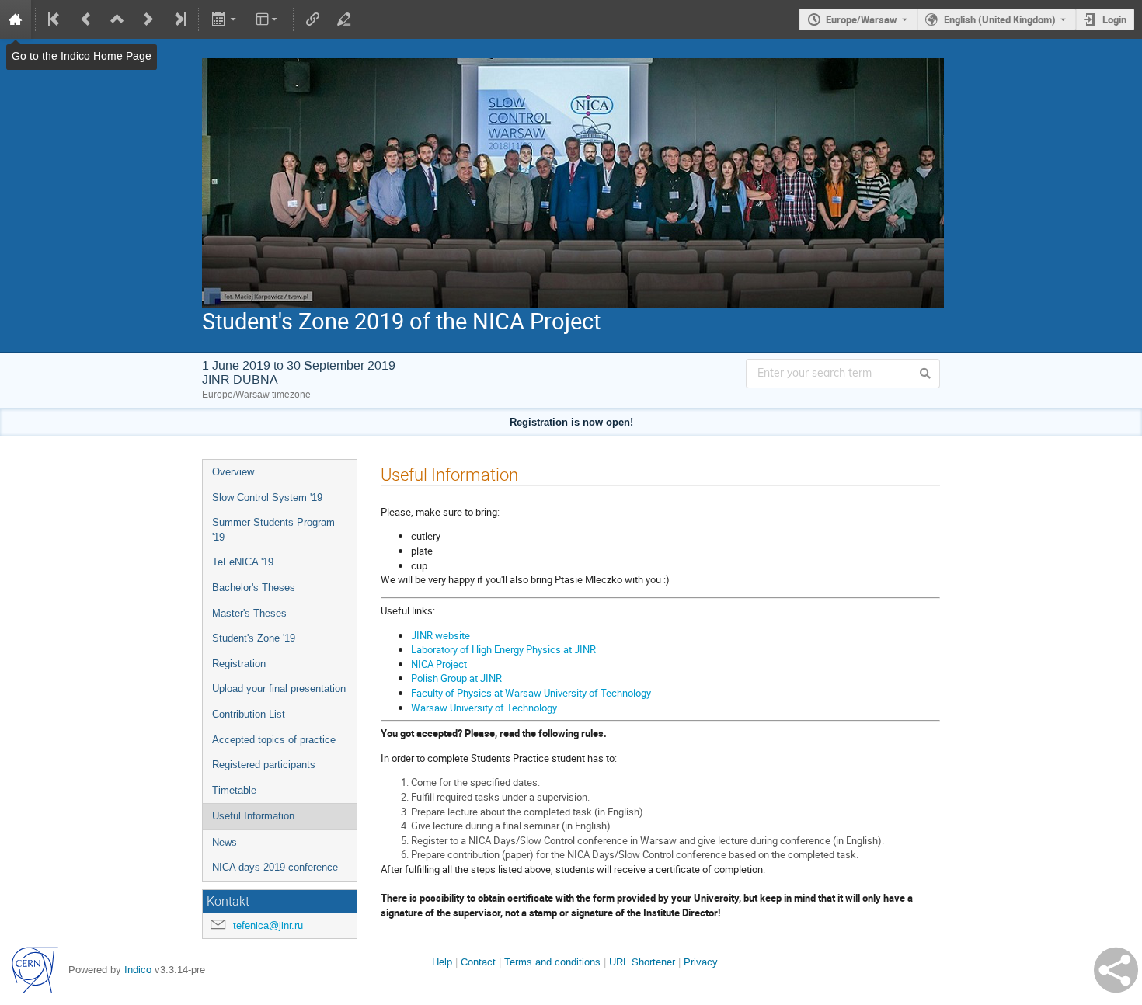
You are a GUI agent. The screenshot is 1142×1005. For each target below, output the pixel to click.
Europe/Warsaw (861, 19)
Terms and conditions (552, 961)
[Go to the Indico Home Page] (15, 19)
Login (1114, 19)
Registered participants (263, 764)
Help (442, 961)
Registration (239, 663)
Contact (478, 961)
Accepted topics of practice (274, 740)
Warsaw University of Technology (485, 708)
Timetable (234, 790)
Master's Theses (249, 613)
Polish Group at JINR (456, 678)
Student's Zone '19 (253, 638)
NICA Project (439, 664)
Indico (137, 969)
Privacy (701, 961)
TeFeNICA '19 (242, 562)
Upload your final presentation (279, 688)
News (224, 842)
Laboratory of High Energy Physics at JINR (503, 649)
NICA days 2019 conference (275, 867)
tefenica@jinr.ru (268, 925)
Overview (233, 472)
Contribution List (248, 714)
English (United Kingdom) (1000, 19)
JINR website (440, 635)
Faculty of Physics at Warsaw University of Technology (531, 693)
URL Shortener (642, 961)
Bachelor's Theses (253, 587)
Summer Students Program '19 (273, 529)
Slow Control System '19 (267, 497)
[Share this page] (1116, 970)
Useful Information (253, 816)
